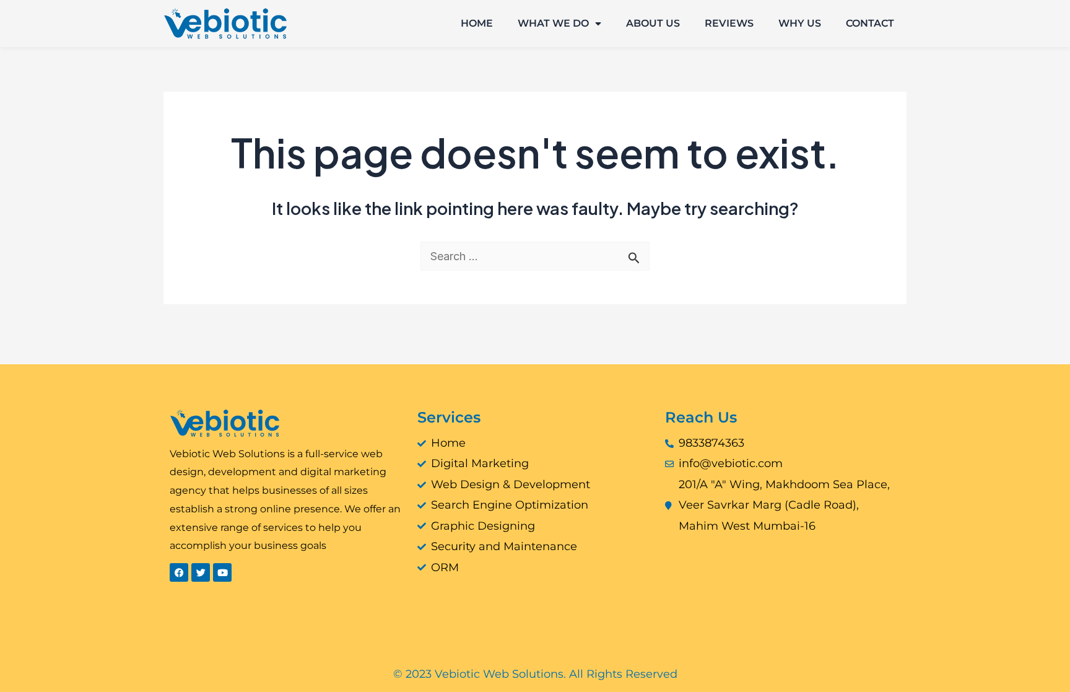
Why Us (799, 23)
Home (477, 23)
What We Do (553, 23)
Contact (870, 23)
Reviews (729, 23)
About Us (653, 23)
